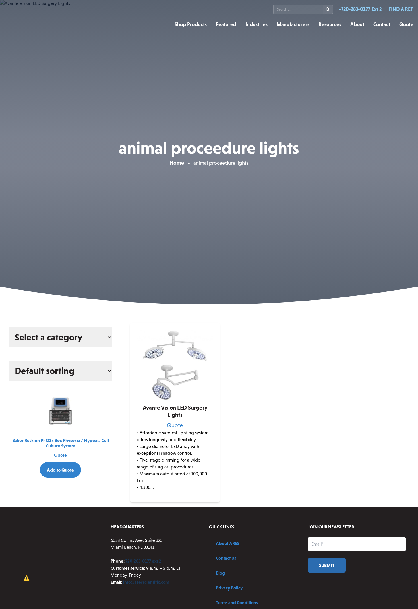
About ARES (227, 543)
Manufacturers (293, 24)
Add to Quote (60, 469)
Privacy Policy (229, 587)
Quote (406, 24)
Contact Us (226, 558)
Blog (220, 572)
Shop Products (191, 24)
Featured (226, 24)
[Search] (328, 9)
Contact (381, 24)
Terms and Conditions (237, 602)
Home (176, 163)
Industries (256, 24)
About (357, 24)
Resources (329, 24)
